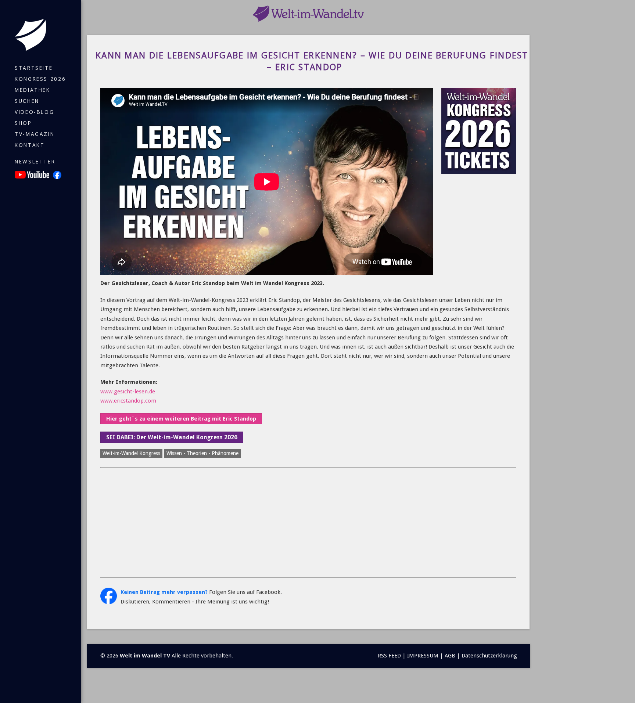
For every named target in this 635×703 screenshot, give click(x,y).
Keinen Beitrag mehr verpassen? (164, 592)
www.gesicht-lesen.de (127, 391)
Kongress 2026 (40, 79)
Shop (23, 123)
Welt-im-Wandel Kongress (131, 453)
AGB (450, 655)
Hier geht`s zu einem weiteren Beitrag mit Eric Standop (181, 418)
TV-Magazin (34, 134)
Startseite (34, 68)
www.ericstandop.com (128, 400)
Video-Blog (34, 112)
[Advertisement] (308, 522)
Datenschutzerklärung (489, 655)
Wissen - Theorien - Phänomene (202, 453)
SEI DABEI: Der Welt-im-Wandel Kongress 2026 (171, 437)
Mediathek (32, 90)
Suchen (27, 101)
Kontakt (29, 145)
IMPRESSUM (422, 655)
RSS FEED (389, 655)
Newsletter (35, 161)
